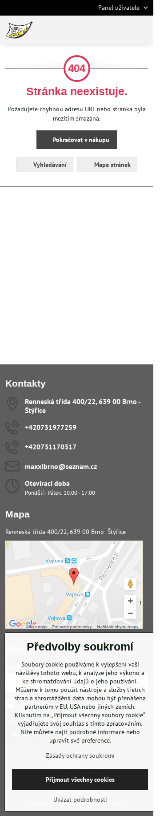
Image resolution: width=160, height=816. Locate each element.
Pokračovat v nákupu (80, 140)
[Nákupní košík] (121, 30)
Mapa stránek (111, 165)
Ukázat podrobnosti (80, 800)
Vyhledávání (49, 165)
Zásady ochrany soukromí (80, 755)
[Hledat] (100, 30)
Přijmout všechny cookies (80, 780)
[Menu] (142, 30)
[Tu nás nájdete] (74, 626)
